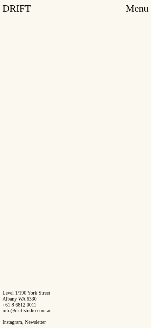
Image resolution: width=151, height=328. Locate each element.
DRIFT (16, 8)
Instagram (12, 322)
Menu (137, 8)
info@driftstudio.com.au (27, 310)
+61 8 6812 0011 (19, 305)
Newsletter (35, 322)
